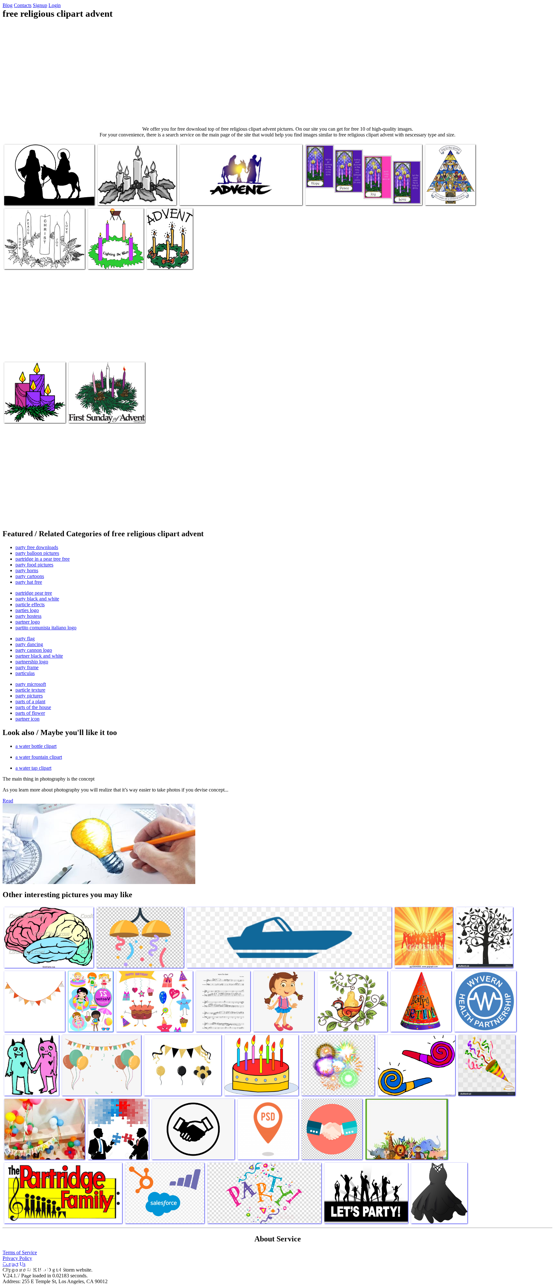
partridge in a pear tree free (42, 559)
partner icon (27, 719)
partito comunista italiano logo (45, 627)
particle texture (30, 690)
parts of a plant (30, 701)
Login (54, 5)
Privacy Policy (17, 1258)
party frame (27, 667)
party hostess (28, 616)
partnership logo (31, 661)
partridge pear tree (33, 593)
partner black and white (39, 656)
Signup (40, 5)
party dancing (29, 644)
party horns (26, 570)
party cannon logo (33, 650)
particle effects (30, 604)
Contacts (22, 5)
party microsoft (30, 684)
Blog (8, 5)
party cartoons (29, 576)
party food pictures (34, 564)
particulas (25, 673)
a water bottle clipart (36, 746)
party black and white (37, 598)
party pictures (29, 695)
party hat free (28, 582)
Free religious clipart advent (31, 196)
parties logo (27, 610)
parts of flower (30, 713)
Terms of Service (20, 1252)
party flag (25, 638)
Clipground (32, 1267)
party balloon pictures (37, 553)
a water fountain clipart (38, 757)
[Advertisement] (277, 73)
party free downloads (36, 547)
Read (8, 800)
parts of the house (33, 707)
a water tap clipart (33, 768)
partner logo (27, 622)
